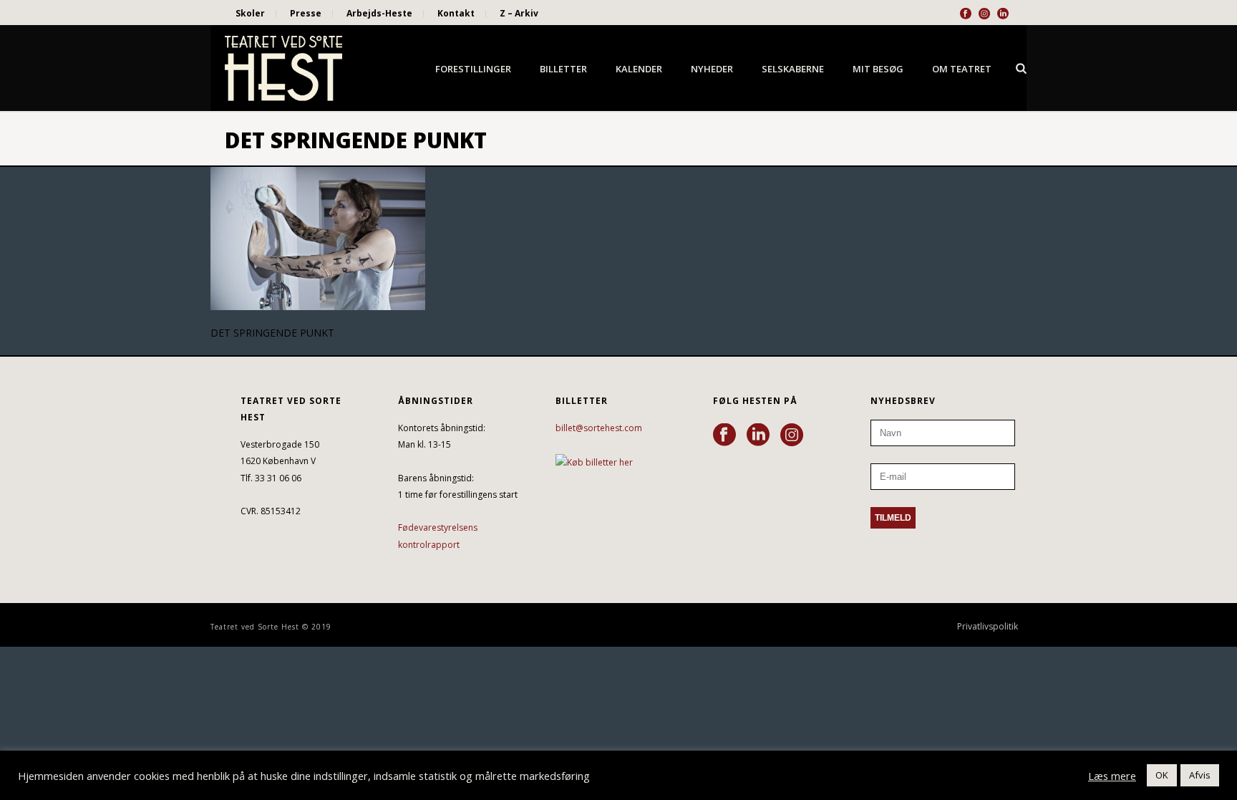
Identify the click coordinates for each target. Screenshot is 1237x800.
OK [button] (1161, 774)
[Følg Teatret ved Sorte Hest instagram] (791, 435)
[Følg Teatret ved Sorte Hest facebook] (724, 435)
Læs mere (1112, 775)
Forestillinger (473, 68)
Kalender (639, 68)
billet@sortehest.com (599, 428)
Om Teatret (961, 68)
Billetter (563, 68)
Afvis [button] (1200, 774)
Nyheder (712, 68)
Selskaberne (793, 68)
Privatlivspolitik (987, 626)
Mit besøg (878, 68)
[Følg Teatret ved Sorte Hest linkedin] (758, 435)
